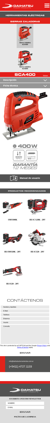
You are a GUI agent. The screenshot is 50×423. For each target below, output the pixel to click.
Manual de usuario (30, 178)
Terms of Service (23, 347)
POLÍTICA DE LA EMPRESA (25, 417)
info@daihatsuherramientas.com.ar (21, 361)
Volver (45, 76)
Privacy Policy (42, 345)
